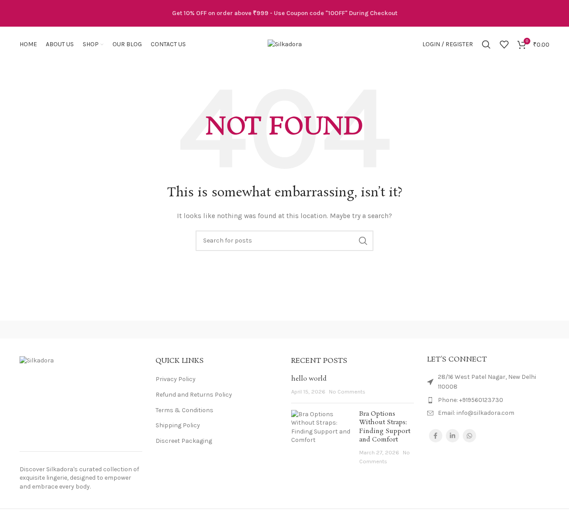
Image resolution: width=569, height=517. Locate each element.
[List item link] (488, 400)
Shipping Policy (178, 425)
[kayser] (360, 329)
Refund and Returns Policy (194, 394)
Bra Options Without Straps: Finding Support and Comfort (384, 427)
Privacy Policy (176, 379)
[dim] (435, 329)
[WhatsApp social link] (469, 435)
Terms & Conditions (184, 410)
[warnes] (133, 329)
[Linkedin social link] (452, 435)
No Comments (347, 391)
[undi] (209, 329)
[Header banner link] (284, 13)
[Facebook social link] (435, 435)
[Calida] (511, 329)
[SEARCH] (363, 241)
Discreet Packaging (184, 441)
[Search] (486, 44)
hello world (309, 378)
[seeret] (284, 329)
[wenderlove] (57, 329)
